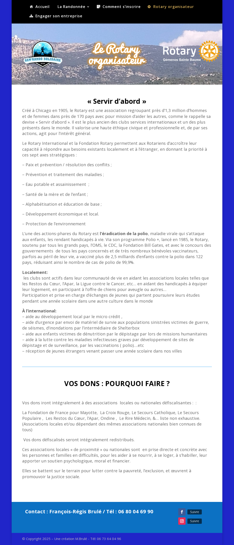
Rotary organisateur (173, 7)
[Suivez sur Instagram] (182, 521)
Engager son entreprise (58, 16)
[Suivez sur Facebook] (182, 512)
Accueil (42, 7)
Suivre (194, 512)
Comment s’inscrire (122, 7)
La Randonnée (71, 7)
